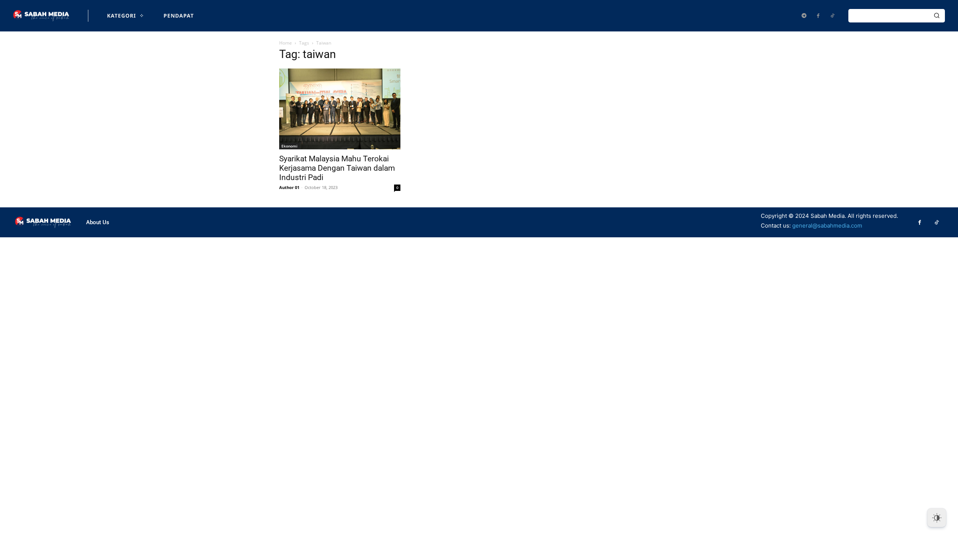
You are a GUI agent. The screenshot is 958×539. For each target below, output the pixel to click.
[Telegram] (804, 16)
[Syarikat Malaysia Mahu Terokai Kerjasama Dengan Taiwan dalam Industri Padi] (339, 108)
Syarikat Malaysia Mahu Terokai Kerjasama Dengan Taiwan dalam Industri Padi (337, 168)
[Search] (936, 15)
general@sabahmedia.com (827, 225)
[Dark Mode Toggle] (937, 518)
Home (285, 43)
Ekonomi (289, 146)
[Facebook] (818, 16)
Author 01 (289, 187)
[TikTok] (832, 16)
